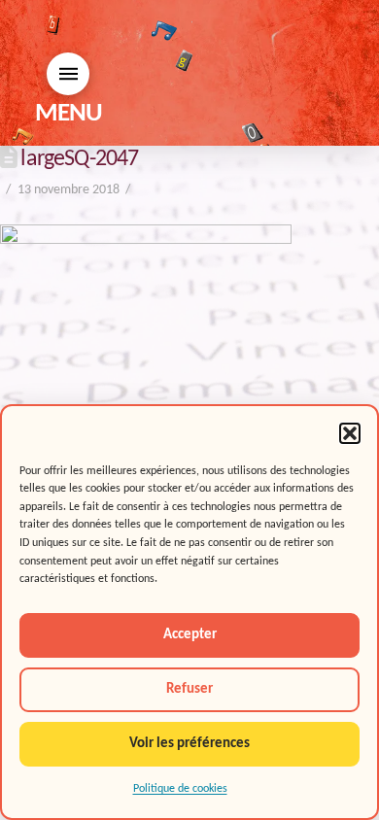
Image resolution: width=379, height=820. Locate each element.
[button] (350, 433)
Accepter (190, 635)
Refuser (189, 689)
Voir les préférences (189, 743)
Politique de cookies (180, 789)
